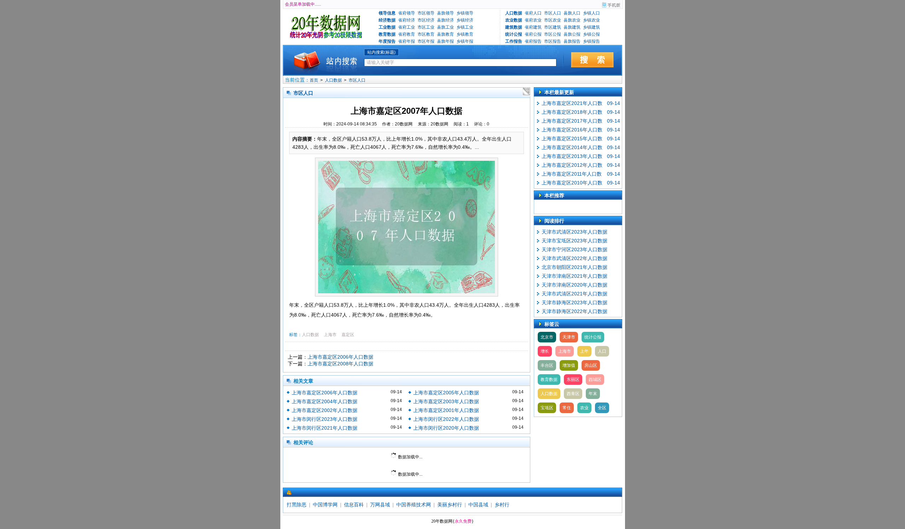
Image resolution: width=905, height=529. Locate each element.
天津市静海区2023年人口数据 (574, 302)
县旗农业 (572, 20)
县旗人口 (572, 13)
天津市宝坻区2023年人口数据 (574, 240)
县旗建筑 (572, 27)
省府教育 (406, 34)
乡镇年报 (464, 41)
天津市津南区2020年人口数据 (574, 285)
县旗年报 (445, 41)
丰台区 (547, 365)
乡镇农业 (591, 20)
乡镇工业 (464, 27)
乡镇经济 (464, 20)
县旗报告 (572, 41)
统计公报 (592, 337)
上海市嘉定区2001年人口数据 (446, 410)
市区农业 (552, 20)
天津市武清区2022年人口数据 (574, 258)
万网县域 (380, 504)
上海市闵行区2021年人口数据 (324, 428)
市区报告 (552, 41)
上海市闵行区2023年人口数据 (324, 419)
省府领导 (406, 13)
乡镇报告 (591, 41)
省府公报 (533, 34)
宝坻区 (547, 407)
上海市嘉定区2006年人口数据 (340, 357)
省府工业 (406, 27)
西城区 (595, 379)
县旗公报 (572, 34)
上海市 (330, 334)
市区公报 (552, 34)
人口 (602, 351)
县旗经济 (445, 20)
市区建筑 (552, 27)
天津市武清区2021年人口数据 (574, 293)
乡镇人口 (591, 13)
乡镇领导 (464, 13)
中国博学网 (325, 504)
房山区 (590, 365)
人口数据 (333, 80)
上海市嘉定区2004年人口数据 (324, 401)
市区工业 (426, 27)
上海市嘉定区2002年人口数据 (324, 410)
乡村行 (502, 504)
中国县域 (478, 504)
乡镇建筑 (591, 27)
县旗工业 (445, 27)
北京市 (547, 337)
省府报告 (533, 41)
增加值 (568, 365)
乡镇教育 (464, 34)
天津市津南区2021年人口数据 (574, 276)
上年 (584, 351)
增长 (545, 351)
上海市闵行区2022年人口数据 (446, 419)
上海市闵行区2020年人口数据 (446, 428)
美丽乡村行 (449, 504)
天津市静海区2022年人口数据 (574, 311)
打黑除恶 (296, 504)
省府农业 (533, 20)
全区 (602, 407)
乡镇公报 (591, 34)
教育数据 (549, 379)
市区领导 (426, 13)
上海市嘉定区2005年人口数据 (446, 392)
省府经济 (406, 20)
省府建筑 (533, 27)
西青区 (573, 393)
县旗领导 (445, 13)
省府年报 (406, 41)
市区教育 (426, 34)
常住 (566, 407)
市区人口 (552, 13)
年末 (593, 393)
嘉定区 (347, 334)
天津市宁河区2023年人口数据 (574, 249)
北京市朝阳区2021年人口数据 (574, 267)
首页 (314, 80)
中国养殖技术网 (413, 504)
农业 (584, 407)
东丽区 (573, 379)
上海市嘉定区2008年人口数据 (340, 363)
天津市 (568, 337)
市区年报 (426, 41)
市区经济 (426, 20)
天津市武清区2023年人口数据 (574, 232)
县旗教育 (445, 34)
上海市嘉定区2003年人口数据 (446, 401)
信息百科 (354, 504)
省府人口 (533, 13)
